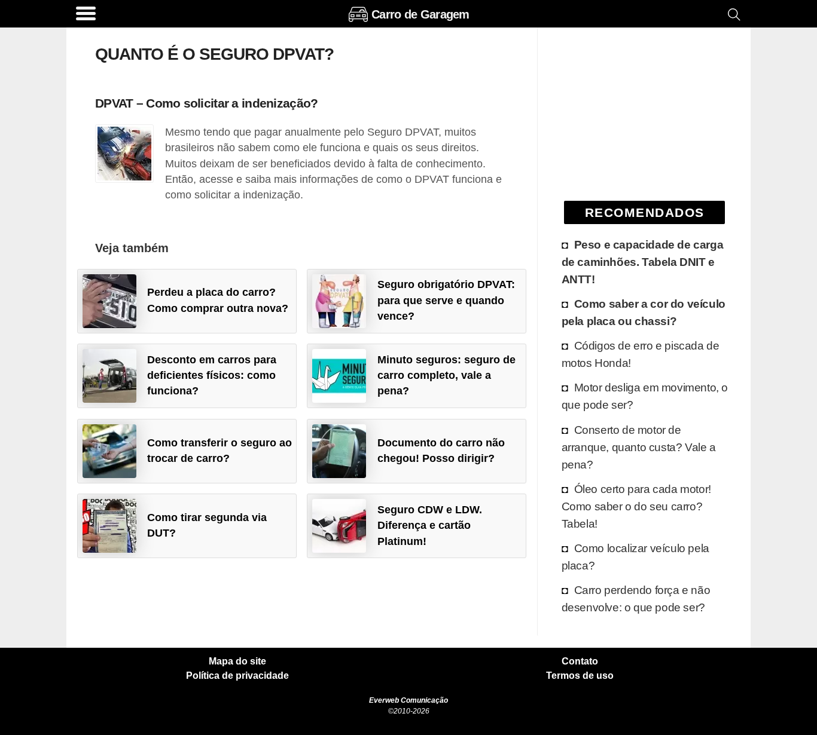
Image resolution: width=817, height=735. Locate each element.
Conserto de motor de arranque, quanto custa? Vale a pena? (639, 447)
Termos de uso (580, 676)
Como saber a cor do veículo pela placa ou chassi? (643, 312)
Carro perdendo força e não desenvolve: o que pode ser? (636, 598)
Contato (580, 661)
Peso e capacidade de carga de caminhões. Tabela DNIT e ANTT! (643, 262)
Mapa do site (237, 661)
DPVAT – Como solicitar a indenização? (206, 103)
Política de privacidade (237, 676)
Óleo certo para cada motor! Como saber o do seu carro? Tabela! (636, 506)
